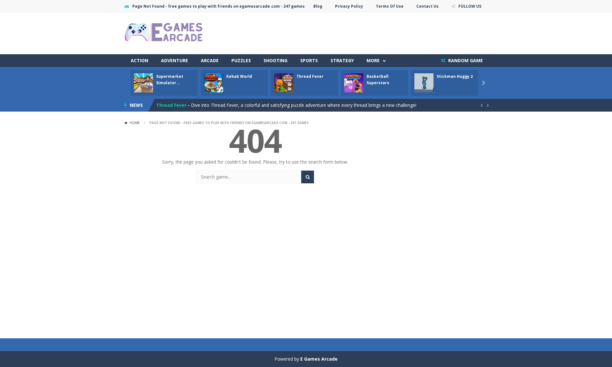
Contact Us (427, 6)
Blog (317, 6)
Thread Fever (310, 76)
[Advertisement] (372, 32)
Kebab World (239, 76)
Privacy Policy (349, 6)
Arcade (210, 60)
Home (135, 123)
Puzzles (241, 60)
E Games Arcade (319, 359)
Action (139, 60)
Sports (309, 60)
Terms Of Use (390, 6)
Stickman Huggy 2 (455, 76)
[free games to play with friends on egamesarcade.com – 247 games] (164, 33)
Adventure (174, 60)
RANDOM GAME (465, 60)
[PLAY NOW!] (143, 82)
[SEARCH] (307, 177)
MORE (373, 60)
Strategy (342, 60)
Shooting (276, 60)
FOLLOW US (469, 6)
